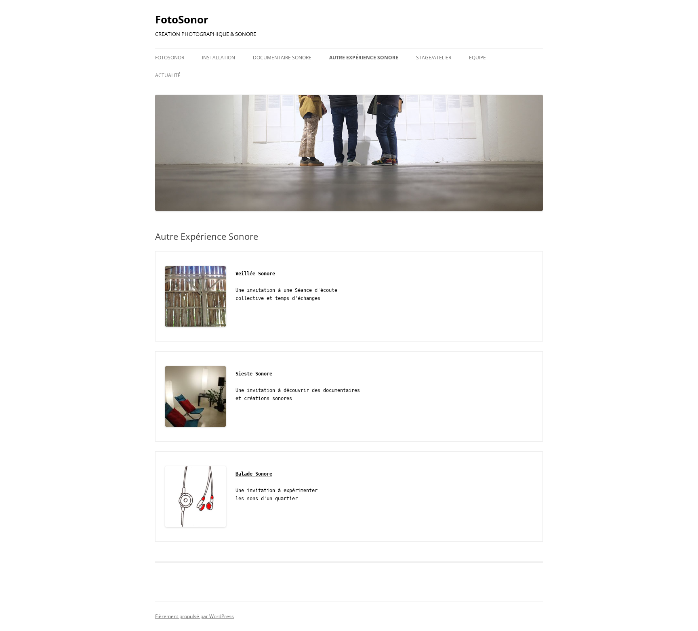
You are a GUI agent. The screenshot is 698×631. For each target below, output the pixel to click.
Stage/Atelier (433, 57)
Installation (218, 57)
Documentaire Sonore (282, 57)
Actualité (168, 75)
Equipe (477, 57)
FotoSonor (181, 19)
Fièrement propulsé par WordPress (194, 616)
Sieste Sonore (253, 374)
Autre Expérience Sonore (363, 57)
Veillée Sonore (255, 274)
